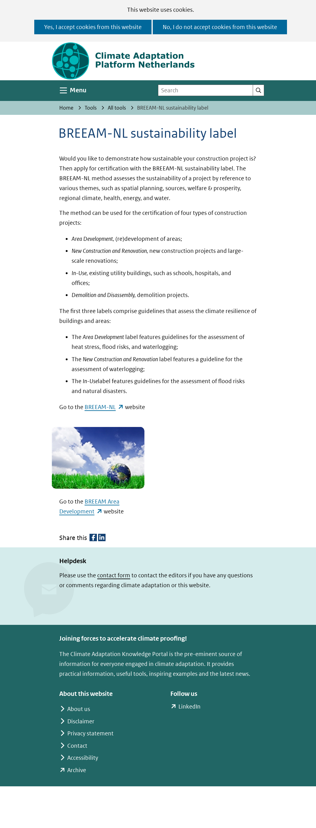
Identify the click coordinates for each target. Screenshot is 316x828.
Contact (77, 745)
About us (78, 709)
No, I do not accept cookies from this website (220, 27)
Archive (76, 770)
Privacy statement (90, 733)
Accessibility (82, 757)
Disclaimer (80, 721)
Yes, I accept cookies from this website (93, 27)
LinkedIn (189, 707)
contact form (113, 575)
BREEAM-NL (104, 407)
